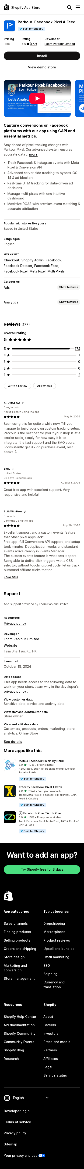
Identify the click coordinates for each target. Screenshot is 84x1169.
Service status (55, 1075)
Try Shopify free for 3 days (42, 869)
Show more (11, 576)
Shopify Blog (14, 1050)
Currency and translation (54, 984)
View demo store (42, 67)
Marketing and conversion (15, 968)
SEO (46, 965)
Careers (49, 1025)
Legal (47, 1067)
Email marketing (56, 957)
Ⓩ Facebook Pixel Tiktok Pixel (40, 813)
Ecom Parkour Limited (60, 44)
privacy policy (15, 691)
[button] (42, 770)
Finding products (17, 932)
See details (13, 742)
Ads (7, 287)
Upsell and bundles (58, 949)
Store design (14, 957)
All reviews (44, 386)
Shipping (50, 974)
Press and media (56, 1042)
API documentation (19, 1025)
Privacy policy (15, 623)
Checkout (11, 260)
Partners (50, 1050)
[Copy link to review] (23, 403)
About (48, 1017)
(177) (33, 44)
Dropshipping (54, 923)
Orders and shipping (20, 949)
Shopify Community (19, 1033)
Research (11, 1059)
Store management (19, 978)
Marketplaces (54, 932)
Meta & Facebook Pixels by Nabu (41, 761)
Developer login (16, 1111)
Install (42, 56)
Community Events (19, 1042)
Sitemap (10, 1144)
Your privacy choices (20, 1155)
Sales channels (16, 923)
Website (10, 645)
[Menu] (78, 7)
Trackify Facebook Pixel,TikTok (40, 787)
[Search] (69, 7)
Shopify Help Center (20, 1017)
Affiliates (50, 1059)
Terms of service (17, 1122)
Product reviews (56, 940)
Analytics (11, 302)
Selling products (17, 940)
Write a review (17, 386)
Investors (51, 1033)
